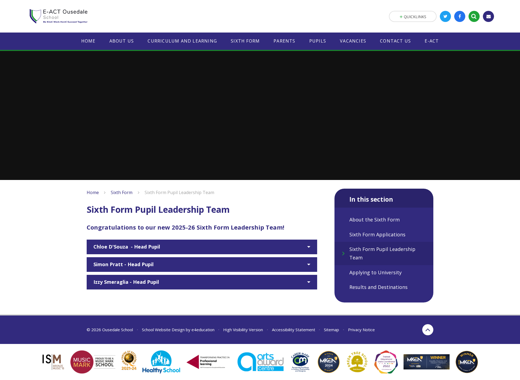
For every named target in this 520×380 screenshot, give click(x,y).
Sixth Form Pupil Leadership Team (179, 192)
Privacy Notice (361, 329)
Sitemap (331, 329)
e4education (202, 329)
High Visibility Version (243, 329)
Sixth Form (121, 192)
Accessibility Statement (293, 329)
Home (93, 192)
